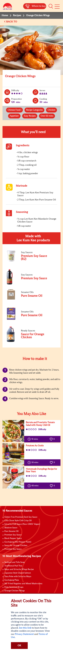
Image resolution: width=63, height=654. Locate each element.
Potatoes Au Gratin (35, 446)
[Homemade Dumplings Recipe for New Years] (13, 477)
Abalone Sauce (10, 528)
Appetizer (14, 116)
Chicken (51, 110)
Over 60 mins (47, 116)
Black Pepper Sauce (13, 538)
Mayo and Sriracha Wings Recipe (19, 569)
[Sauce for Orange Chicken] (28, 341)
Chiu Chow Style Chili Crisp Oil (18, 521)
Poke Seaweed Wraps (13, 587)
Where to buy (39, 6)
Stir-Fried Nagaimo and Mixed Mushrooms (23, 584)
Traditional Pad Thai (13, 566)
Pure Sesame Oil (11, 531)
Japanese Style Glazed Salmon (17, 573)
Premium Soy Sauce (13, 535)
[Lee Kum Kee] (7, 7)
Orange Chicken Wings (14, 591)
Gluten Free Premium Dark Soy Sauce (20, 517)
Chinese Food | (14, 110)
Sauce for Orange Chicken (15, 546)
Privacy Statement (24, 634)
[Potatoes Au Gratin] (13, 454)
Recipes (17, 15)
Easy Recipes (30, 116)
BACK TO (12, 21)
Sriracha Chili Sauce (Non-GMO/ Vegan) (22, 524)
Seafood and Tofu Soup (14, 562)
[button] (51, 6)
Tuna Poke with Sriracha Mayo (17, 577)
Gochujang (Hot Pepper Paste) (17, 542)
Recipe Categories (34, 110)
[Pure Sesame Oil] (28, 299)
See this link (25, 628)
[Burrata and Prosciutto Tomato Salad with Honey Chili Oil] (13, 431)
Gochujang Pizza (11, 580)
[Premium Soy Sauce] (28, 284)
